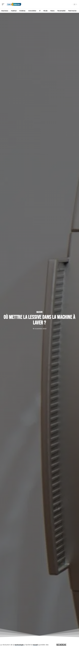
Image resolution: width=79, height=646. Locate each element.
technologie (19, 645)
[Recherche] (70, 4)
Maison (39, 312)
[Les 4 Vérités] (14, 4)
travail (35, 645)
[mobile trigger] (3, 4)
